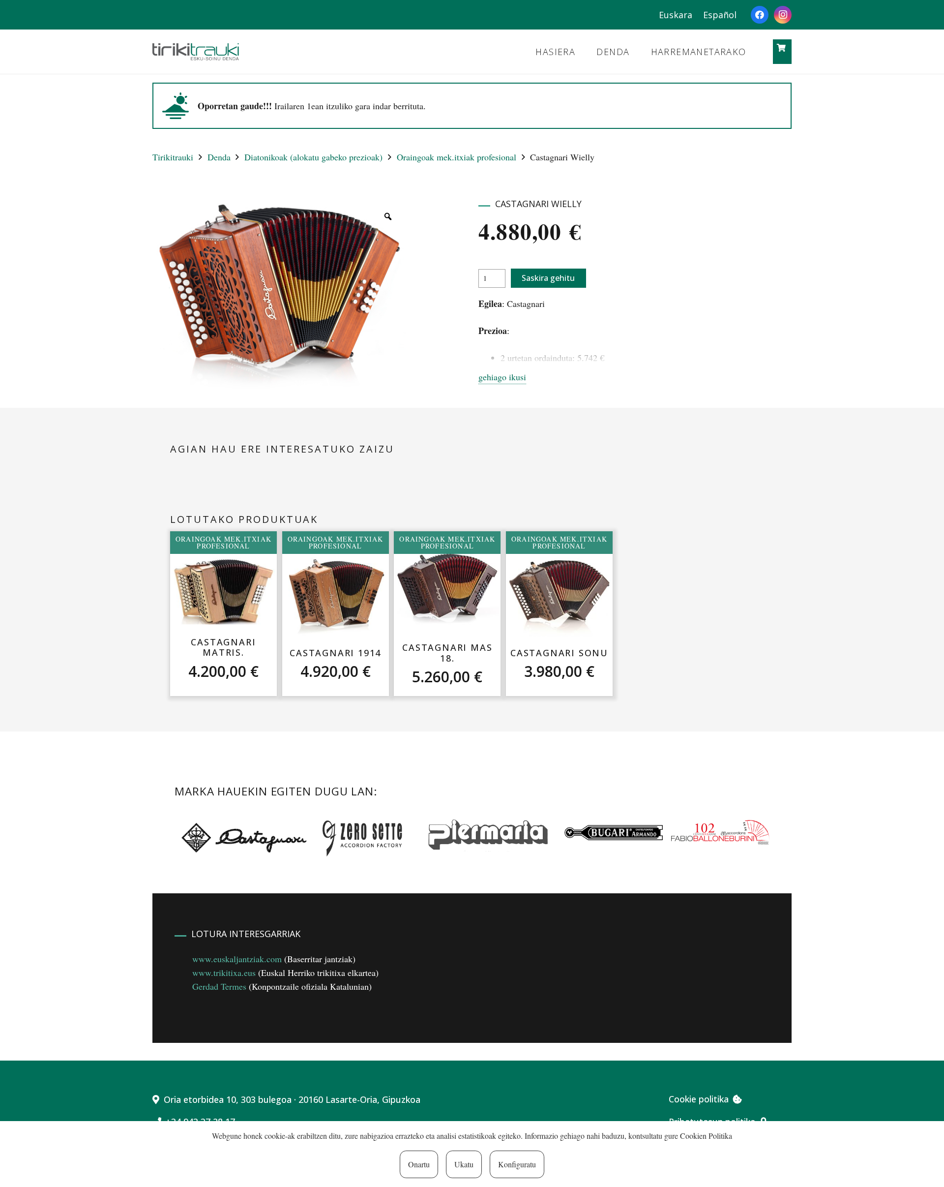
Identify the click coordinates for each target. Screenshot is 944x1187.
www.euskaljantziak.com (237, 959)
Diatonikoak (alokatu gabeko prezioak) (313, 157)
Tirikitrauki (172, 157)
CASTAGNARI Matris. (223, 647)
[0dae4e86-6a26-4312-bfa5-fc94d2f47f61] (720, 832)
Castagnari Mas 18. (447, 652)
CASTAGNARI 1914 (335, 653)
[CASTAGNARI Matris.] (223, 590)
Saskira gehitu (548, 278)
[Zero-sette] (367, 837)
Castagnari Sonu (559, 653)
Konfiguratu (517, 1164)
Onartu (419, 1164)
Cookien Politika (706, 1135)
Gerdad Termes (219, 986)
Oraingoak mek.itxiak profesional (456, 157)
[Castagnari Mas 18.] (447, 591)
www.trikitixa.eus (224, 972)
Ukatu (463, 1164)
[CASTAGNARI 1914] (335, 596)
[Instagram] (783, 15)
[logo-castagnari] (242, 837)
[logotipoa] (195, 52)
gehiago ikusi (502, 377)
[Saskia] (781, 48)
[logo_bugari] (613, 832)
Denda (219, 157)
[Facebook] (759, 15)
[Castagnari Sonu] (559, 596)
